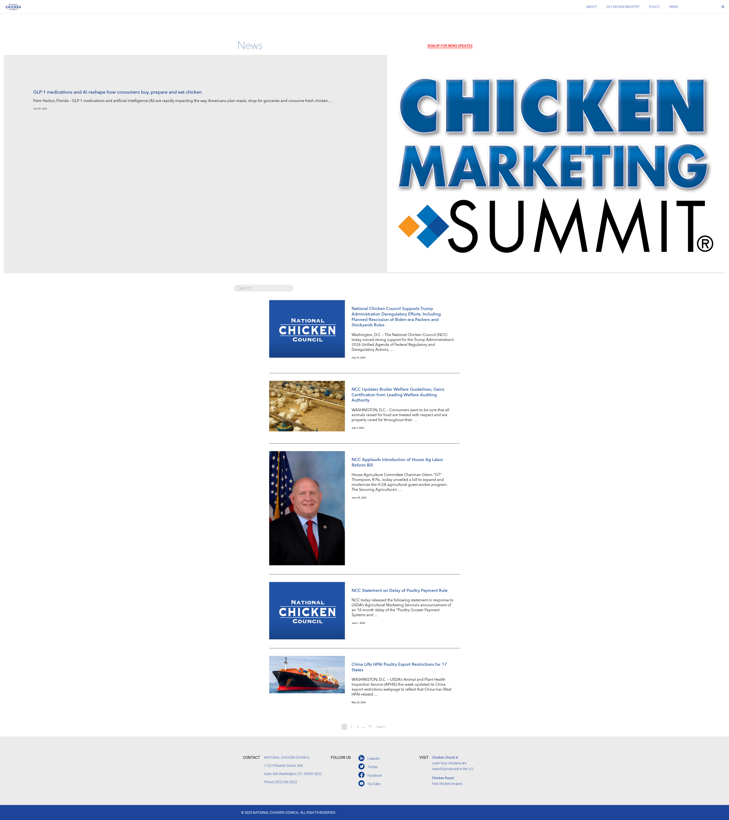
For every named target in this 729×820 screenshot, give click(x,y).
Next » (381, 726)
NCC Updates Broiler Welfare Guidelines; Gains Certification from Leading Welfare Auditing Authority (398, 394)
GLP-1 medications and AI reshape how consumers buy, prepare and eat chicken (117, 92)
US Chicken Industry (623, 7)
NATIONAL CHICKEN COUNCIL (287, 757)
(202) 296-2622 (285, 782)
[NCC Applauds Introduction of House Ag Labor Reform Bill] (307, 564)
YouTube (373, 784)
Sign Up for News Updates (450, 46)
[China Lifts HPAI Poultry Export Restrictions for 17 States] (307, 692)
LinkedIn (373, 759)
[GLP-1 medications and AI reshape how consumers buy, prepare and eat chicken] (556, 271)
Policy (654, 7)
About (591, 7)
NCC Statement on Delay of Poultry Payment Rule (400, 591)
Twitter (372, 767)
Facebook (374, 775)
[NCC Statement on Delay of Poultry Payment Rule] (307, 638)
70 (370, 726)
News (673, 7)
